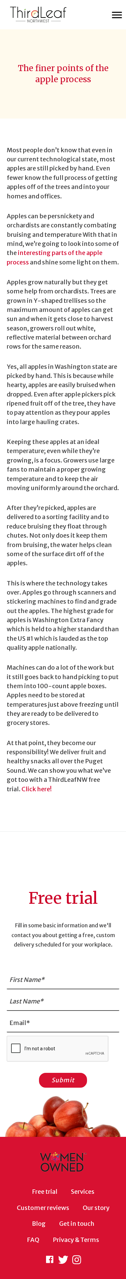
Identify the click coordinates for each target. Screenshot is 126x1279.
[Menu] (117, 15)
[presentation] (58, 1049)
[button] (50, 1260)
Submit (63, 1080)
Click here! (37, 789)
